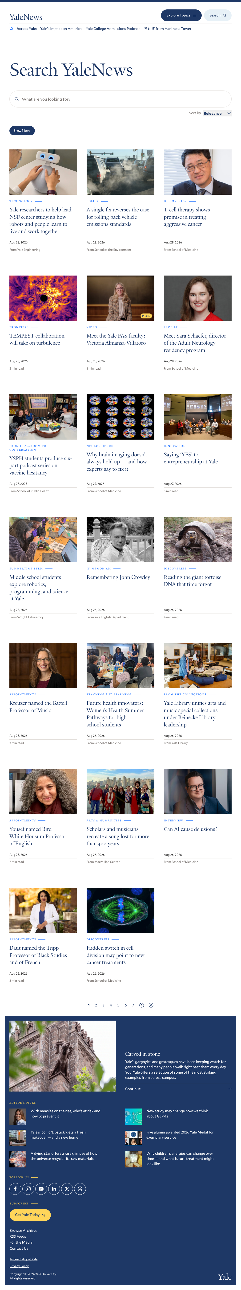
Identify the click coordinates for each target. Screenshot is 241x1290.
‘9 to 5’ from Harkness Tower (167, 28)
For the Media (21, 1242)
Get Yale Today (27, 1214)
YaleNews (25, 18)
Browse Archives (23, 1230)
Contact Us (19, 1248)
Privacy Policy (19, 1266)
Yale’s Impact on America (61, 28)
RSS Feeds (18, 1236)
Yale (225, 1278)
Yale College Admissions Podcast (113, 28)
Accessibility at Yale (23, 1259)
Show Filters (22, 130)
